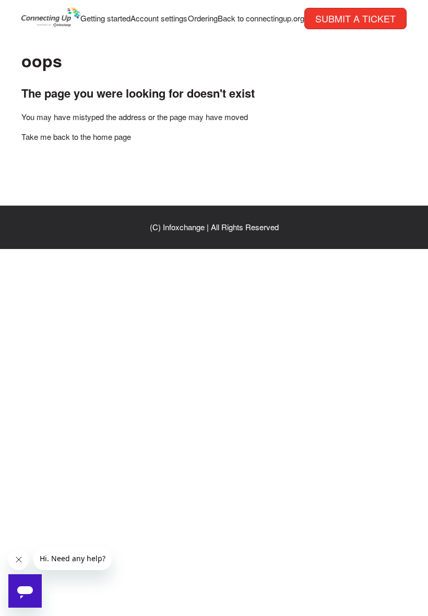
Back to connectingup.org (261, 18)
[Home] (50, 23)
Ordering (203, 18)
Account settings (158, 18)
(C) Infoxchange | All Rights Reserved (214, 226)
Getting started (105, 18)
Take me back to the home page (76, 136)
